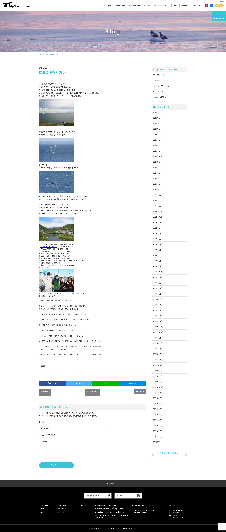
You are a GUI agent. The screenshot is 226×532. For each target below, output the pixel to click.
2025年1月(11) (158, 206)
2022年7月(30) (158, 348)
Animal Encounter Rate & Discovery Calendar (109, 509)
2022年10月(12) (159, 332)
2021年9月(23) (158, 392)
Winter (41, 512)
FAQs (175, 5)
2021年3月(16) (158, 431)
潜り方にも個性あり (160, 97)
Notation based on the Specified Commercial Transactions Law (176, 513)
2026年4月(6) (158, 134)
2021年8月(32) (158, 398)
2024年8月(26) (158, 228)
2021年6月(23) (158, 409)
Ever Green (60, 512)
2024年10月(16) (159, 217)
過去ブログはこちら (169, 452)
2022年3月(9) (158, 370)
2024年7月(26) (158, 233)
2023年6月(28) (158, 294)
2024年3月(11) (158, 255)
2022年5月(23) (158, 359)
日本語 (221, 2)
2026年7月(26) (158, 118)
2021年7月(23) (158, 403)
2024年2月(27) (158, 261)
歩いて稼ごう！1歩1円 (48, 247)
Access (184, 5)
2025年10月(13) (159, 156)
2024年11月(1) (158, 211)
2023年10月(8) (158, 271)
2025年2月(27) (158, 200)
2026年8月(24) (158, 112)
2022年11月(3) (158, 326)
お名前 (42, 422)
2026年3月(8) (158, 140)
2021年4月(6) (158, 420)
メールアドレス (45, 428)
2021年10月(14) (159, 387)
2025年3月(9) (158, 195)
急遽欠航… (157, 80)
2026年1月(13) (158, 151)
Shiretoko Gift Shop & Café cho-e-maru (139, 511)
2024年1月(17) (158, 266)
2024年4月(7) (158, 250)
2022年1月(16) (158, 381)
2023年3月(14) (158, 310)
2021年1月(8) (158, 436)
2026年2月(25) (158, 145)
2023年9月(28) (158, 277)
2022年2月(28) (158, 376)
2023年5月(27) (158, 299)
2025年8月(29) (158, 167)
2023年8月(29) (158, 283)
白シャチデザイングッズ (162, 86)
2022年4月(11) (158, 365)
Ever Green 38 (61, 509)
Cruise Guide (106, 5)
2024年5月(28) (158, 244)
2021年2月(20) (158, 425)
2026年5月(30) (158, 129)
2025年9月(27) (158, 162)
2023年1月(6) (158, 321)
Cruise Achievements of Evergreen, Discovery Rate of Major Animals (111, 516)
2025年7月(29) (158, 173)
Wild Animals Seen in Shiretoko (157, 5)
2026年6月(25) (158, 123)
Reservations (134, 5)
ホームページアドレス (47, 435)
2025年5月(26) (158, 184)
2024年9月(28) (158, 222)
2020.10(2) (157, 442)
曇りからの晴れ (159, 91)
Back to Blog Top (92, 392)
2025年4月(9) (158, 189)
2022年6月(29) (158, 354)
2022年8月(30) (158, 343)
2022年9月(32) (158, 338)
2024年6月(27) (158, 239)
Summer (41, 509)
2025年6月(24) (158, 178)
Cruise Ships (120, 5)
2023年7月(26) (158, 288)
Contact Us (195, 5)
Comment (43, 441)
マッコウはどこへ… (160, 75)
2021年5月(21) (158, 414)
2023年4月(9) (158, 304)
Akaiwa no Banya (138, 505)
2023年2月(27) (158, 315)
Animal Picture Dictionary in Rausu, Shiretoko (109, 512)
